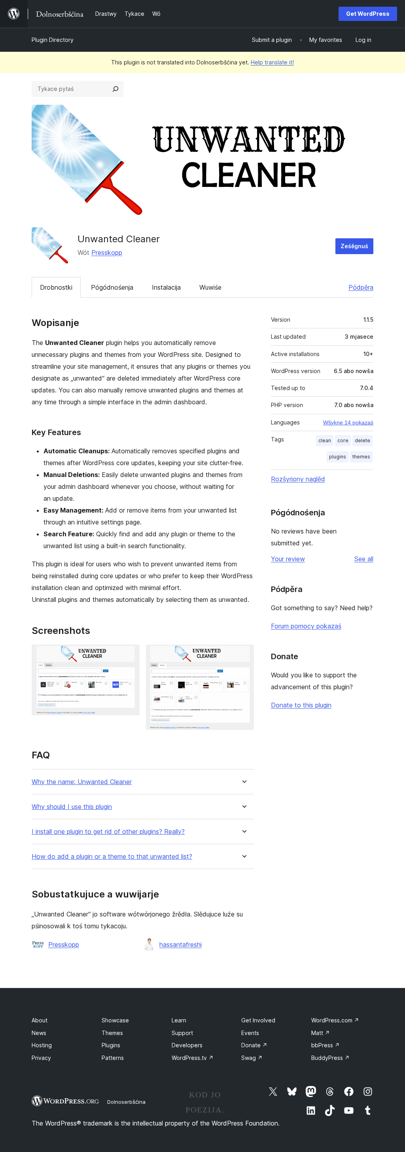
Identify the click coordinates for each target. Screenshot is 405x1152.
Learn (179, 1020)
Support (182, 1032)
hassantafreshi (180, 944)
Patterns (113, 1057)
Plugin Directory (53, 39)
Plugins (111, 1045)
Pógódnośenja (112, 287)
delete (362, 440)
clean (324, 440)
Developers (187, 1045)
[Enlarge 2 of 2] (243, 655)
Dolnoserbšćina (126, 1102)
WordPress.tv (193, 1057)
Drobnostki (56, 287)
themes (361, 457)
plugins (337, 457)
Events (250, 1032)
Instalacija (166, 287)
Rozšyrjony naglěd (298, 479)
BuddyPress (330, 1057)
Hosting (42, 1045)
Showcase (115, 1020)
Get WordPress (368, 13)
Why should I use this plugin (72, 807)
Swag (252, 1057)
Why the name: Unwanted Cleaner (82, 782)
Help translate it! (272, 62)
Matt (320, 1032)
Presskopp (106, 252)
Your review (288, 559)
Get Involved (258, 1020)
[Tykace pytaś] (115, 89)
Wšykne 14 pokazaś (348, 422)
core (342, 440)
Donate (254, 1045)
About (39, 1020)
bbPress (325, 1045)
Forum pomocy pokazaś (306, 626)
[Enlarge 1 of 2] (129, 655)
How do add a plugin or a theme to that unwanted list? (112, 856)
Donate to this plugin (301, 705)
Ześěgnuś (354, 246)
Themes (112, 1032)
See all (363, 559)
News (39, 1032)
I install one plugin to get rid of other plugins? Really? (108, 831)
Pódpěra (360, 287)
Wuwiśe (210, 287)
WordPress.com (335, 1020)
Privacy (41, 1057)
